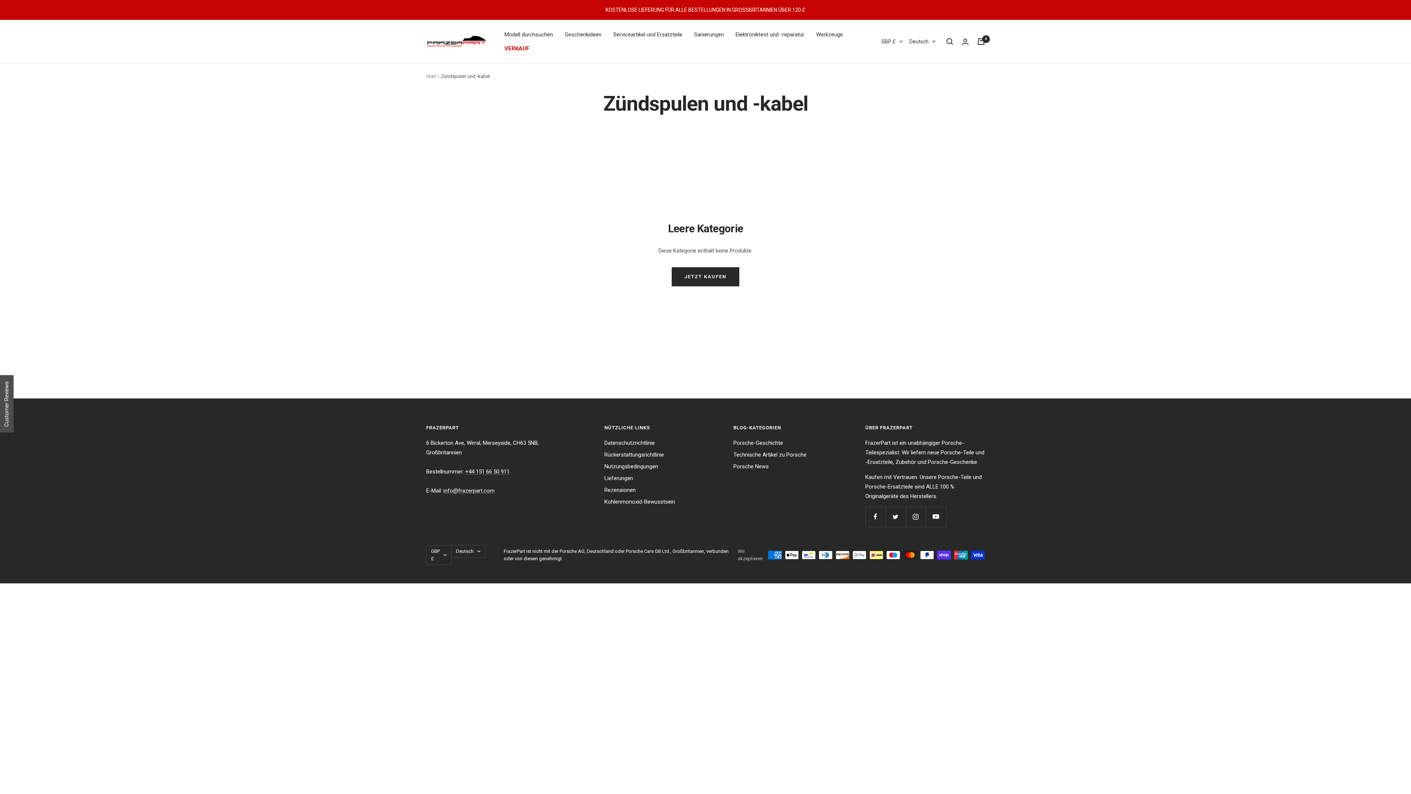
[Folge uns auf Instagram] (916, 517)
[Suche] (950, 41)
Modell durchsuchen (529, 34)
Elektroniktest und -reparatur (770, 34)
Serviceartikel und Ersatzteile (647, 34)
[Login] (965, 42)
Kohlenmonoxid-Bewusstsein (639, 501)
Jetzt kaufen (705, 276)
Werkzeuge (829, 34)
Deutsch (919, 41)
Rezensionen (620, 490)
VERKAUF (517, 48)
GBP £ (889, 41)
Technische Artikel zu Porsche (770, 454)
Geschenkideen (583, 34)
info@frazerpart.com (469, 490)
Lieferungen (618, 478)
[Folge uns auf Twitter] (896, 517)
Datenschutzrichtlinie (629, 443)
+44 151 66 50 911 (487, 471)
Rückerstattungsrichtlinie (634, 454)
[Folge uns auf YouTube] (936, 517)
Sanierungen (709, 34)
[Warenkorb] (981, 41)
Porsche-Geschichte (758, 443)
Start (431, 76)
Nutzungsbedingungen (631, 466)
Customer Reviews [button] (6, 404)
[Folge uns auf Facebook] (875, 517)
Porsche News (751, 466)
